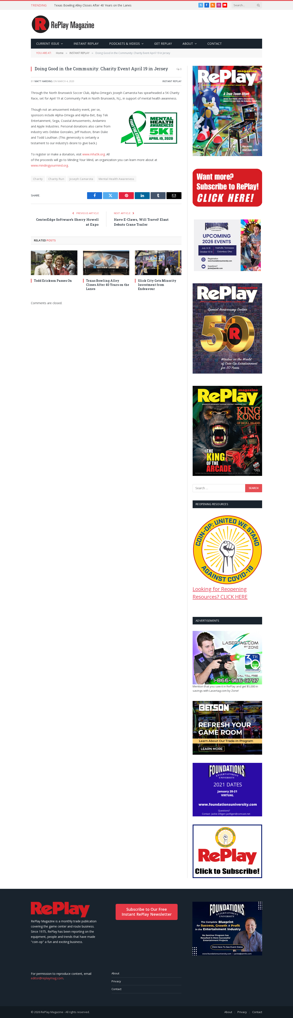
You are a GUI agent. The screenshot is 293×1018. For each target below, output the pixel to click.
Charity (38, 179)
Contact (116, 989)
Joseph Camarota (81, 179)
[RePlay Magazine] (63, 24)
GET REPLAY (163, 43)
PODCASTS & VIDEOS (124, 43)
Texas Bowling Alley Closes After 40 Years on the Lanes (92, 5)
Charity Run (56, 179)
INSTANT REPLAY (86, 43)
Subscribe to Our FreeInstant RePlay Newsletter (147, 912)
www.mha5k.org (93, 154)
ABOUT (188, 43)
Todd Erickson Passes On (53, 281)
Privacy (116, 981)
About (115, 973)
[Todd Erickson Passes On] (54, 262)
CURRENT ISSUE (47, 43)
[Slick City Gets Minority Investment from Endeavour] (158, 262)
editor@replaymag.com (47, 978)
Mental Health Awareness (116, 179)
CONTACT (214, 43)
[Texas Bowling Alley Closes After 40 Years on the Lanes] (106, 262)
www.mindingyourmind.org (49, 165)
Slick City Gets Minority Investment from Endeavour (157, 285)
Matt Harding (44, 81)
